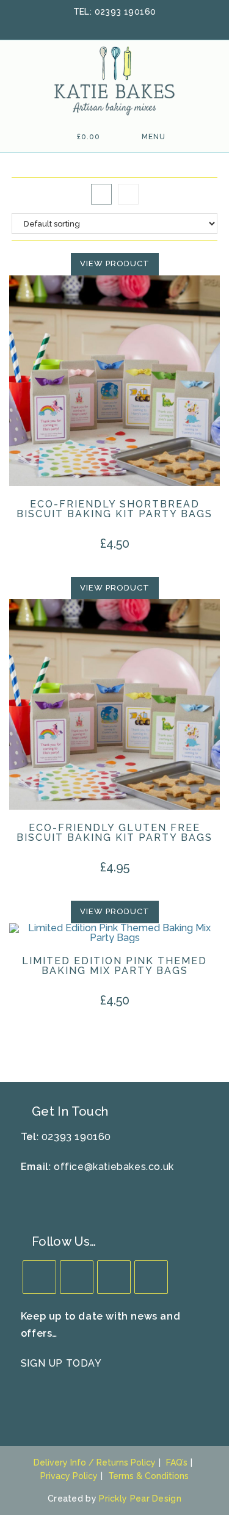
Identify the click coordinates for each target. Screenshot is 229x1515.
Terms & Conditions (148, 1476)
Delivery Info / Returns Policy (95, 1462)
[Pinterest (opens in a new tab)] (117, 25)
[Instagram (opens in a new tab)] (132, 25)
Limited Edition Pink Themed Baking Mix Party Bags (114, 966)
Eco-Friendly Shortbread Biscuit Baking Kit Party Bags (114, 509)
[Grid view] (101, 194)
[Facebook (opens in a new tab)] (101, 25)
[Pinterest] (151, 1277)
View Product (115, 263)
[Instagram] (114, 1277)
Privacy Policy (69, 1476)
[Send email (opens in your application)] (146, 25)
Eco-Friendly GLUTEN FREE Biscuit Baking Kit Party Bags (114, 833)
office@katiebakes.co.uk (114, 1166)
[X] (39, 1277)
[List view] (128, 194)
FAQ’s (176, 1462)
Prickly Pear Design (140, 1498)
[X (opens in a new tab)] (85, 25)
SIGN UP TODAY (61, 1363)
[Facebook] (76, 1277)
